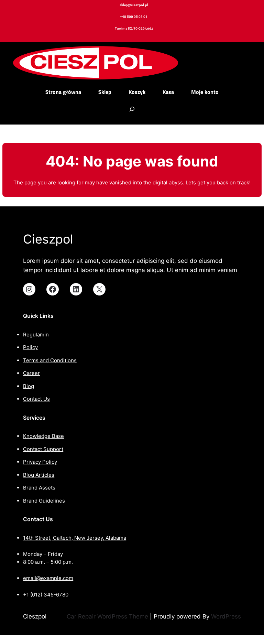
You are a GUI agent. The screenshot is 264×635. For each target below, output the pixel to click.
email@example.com (48, 578)
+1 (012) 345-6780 (45, 594)
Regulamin (36, 334)
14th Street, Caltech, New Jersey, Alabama (74, 538)
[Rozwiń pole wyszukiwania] (132, 112)
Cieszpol (48, 239)
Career (31, 373)
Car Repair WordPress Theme (108, 616)
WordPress (226, 616)
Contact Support (43, 449)
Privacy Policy (40, 462)
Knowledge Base (43, 436)
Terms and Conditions (50, 360)
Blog (28, 386)
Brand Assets (39, 487)
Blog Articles (38, 475)
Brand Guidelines (44, 500)
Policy (30, 347)
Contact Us (36, 399)
